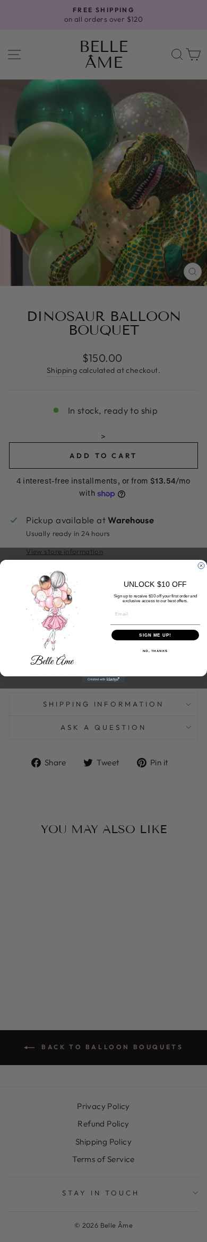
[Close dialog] (201, 565)
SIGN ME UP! (155, 634)
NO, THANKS (155, 651)
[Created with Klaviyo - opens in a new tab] (103, 679)
